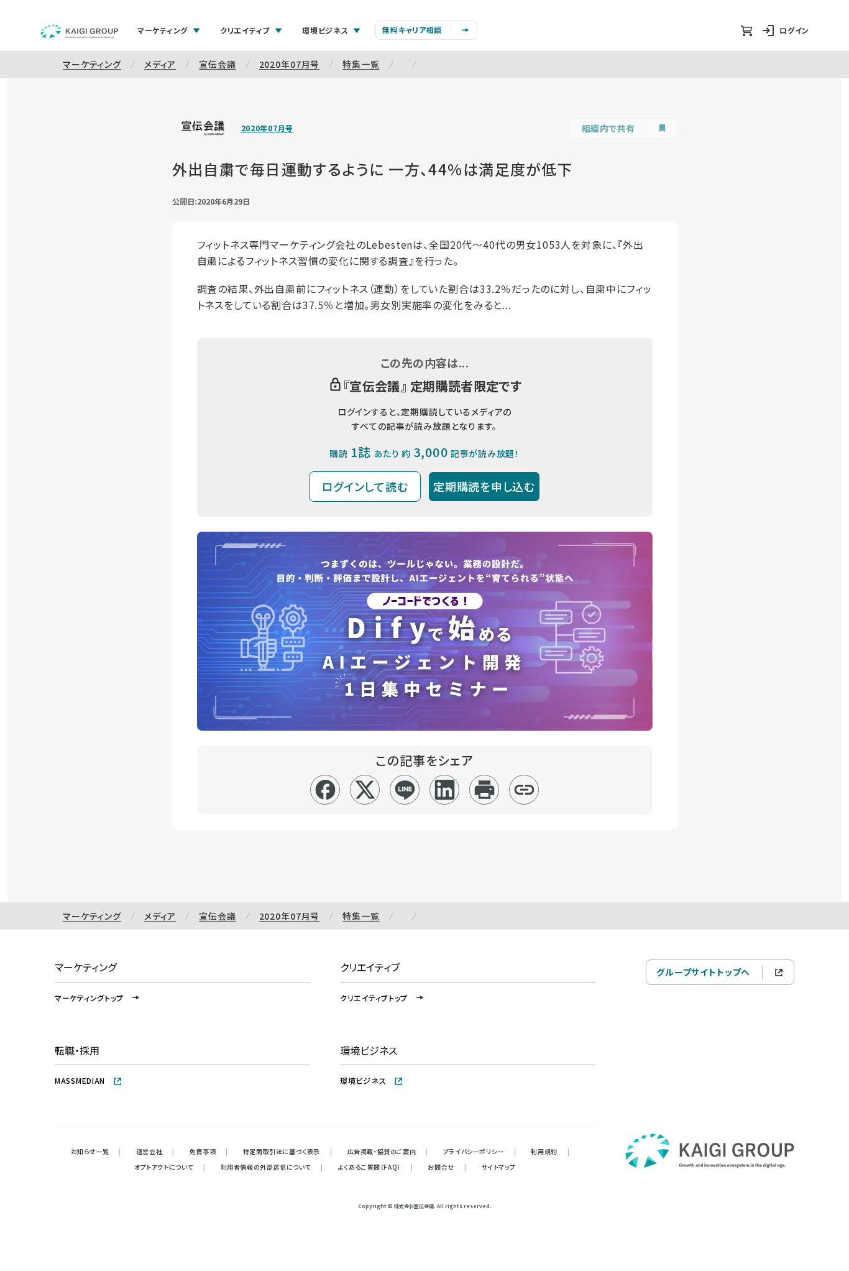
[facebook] (325, 789)
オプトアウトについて (170, 1167)
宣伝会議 (217, 64)
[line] (405, 789)
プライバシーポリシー (479, 1151)
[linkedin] (445, 789)
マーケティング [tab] (162, 30)
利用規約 (550, 1151)
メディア (160, 64)
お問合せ (447, 1167)
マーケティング (92, 64)
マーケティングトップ (89, 997)
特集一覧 (360, 64)
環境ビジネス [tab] (325, 30)
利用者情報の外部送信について (272, 1167)
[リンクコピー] (524, 789)
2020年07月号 (289, 64)
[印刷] (484, 789)
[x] (365, 789)
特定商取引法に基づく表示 (288, 1151)
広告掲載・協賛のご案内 (387, 1151)
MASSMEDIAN (80, 1080)
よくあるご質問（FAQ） (375, 1167)
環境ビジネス (363, 1080)
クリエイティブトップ (374, 997)
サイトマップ (498, 1167)
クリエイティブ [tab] (245, 30)
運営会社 (155, 1151)
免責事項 (209, 1151)
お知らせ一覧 (96, 1151)
